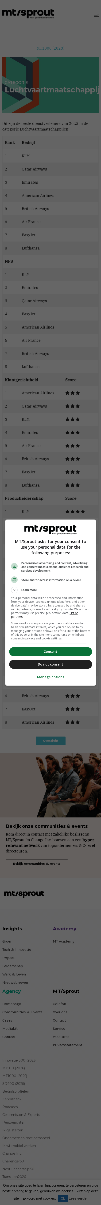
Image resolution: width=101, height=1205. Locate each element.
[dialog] (50, 602)
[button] (50, 590)
